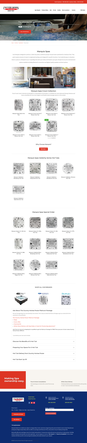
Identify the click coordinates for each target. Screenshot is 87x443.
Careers (73, 10)
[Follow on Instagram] (34, 403)
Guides (59, 10)
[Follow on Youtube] (32, 403)
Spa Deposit (37, 10)
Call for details (24, 31)
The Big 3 (43, 149)
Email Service (31, 398)
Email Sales (31, 397)
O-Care (54, 10)
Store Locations (65, 10)
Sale (51, 10)
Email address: (49, 408)
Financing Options (18, 414)
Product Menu (45, 10)
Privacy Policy (36, 440)
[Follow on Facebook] (29, 403)
